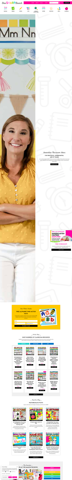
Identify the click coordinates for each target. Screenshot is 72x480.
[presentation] (19, 414)
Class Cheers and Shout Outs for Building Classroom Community (30, 383)
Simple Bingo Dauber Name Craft (19, 447)
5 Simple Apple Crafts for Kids (36, 422)
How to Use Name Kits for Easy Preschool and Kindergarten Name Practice (36, 448)
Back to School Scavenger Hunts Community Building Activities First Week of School (42, 359)
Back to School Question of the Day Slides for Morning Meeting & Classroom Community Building (30, 359)
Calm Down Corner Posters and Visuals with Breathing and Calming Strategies (18, 383)
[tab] (23, 344)
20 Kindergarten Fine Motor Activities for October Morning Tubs (19, 423)
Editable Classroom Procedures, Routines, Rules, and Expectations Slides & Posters (42, 385)
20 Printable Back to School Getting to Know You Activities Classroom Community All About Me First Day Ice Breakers (18, 360)
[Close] (71, 229)
